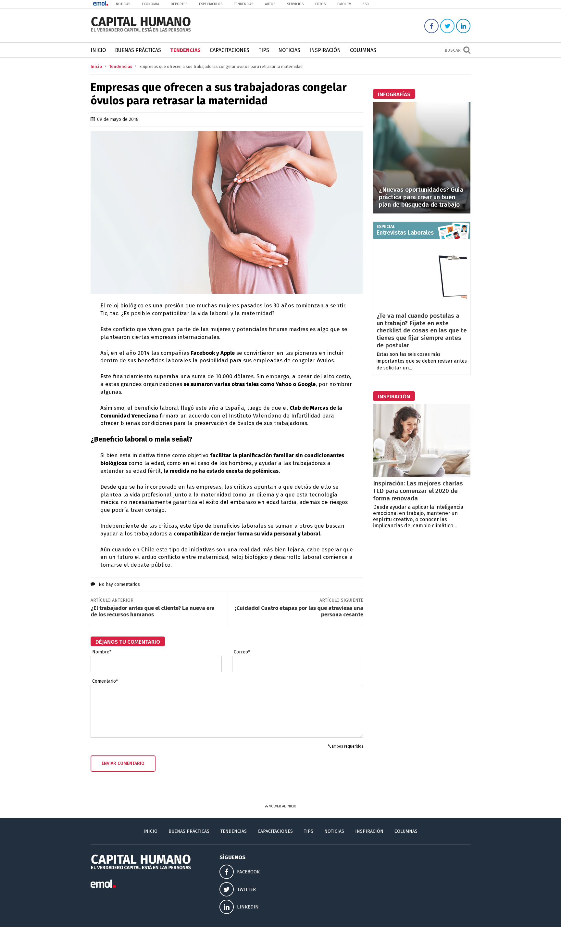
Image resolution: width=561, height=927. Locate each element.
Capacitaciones (229, 50)
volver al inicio (282, 806)
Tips (263, 50)
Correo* (242, 652)
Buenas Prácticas (138, 50)
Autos (270, 4)
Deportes (179, 4)
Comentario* (105, 681)
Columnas (363, 50)
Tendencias (243, 4)
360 (366, 4)
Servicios (295, 4)
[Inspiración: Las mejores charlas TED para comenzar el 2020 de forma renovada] (421, 475)
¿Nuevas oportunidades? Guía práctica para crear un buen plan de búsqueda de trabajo (421, 197)
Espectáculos (210, 4)
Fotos (320, 4)
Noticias (123, 4)
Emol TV (344, 4)
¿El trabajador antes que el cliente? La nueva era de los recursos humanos (153, 611)
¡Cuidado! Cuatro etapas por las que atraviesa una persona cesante (299, 611)
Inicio (98, 50)
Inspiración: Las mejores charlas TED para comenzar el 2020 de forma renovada (418, 491)
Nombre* (101, 652)
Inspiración (325, 50)
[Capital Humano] (141, 31)
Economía (150, 4)
